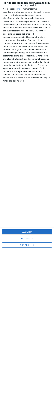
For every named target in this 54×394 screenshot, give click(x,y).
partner (18, 9)
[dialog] (27, 197)
